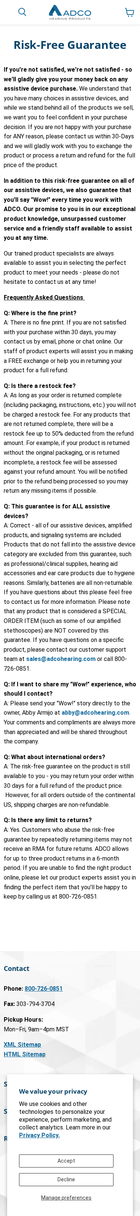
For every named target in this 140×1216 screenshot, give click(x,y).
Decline (66, 1179)
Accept (66, 1161)
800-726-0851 (44, 988)
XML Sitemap (22, 1044)
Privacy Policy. (39, 1135)
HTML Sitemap (25, 1054)
